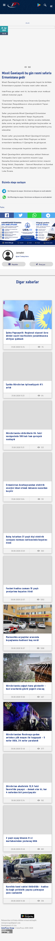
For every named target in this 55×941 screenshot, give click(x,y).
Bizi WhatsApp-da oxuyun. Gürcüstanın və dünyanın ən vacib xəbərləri (30, 197)
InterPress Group (7, 928)
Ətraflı (28, 23)
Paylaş (2, 207)
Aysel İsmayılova (22, 256)
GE (51, 6)
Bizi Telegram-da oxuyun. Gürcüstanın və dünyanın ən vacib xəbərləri (29, 191)
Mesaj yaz (42, 264)
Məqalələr (15, 264)
